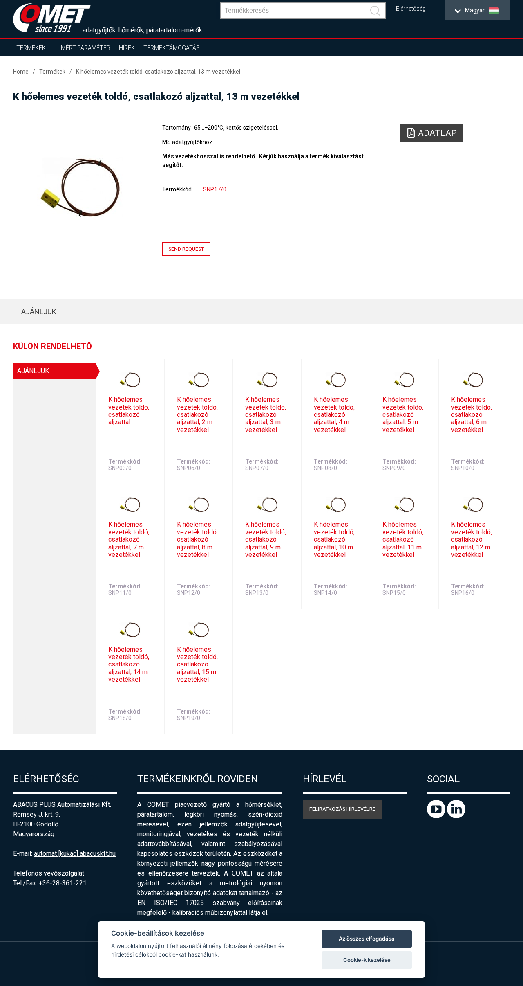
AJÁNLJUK (38, 311)
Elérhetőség (411, 8)
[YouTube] (437, 816)
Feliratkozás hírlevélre (342, 809)
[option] (80, 187)
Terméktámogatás (171, 48)
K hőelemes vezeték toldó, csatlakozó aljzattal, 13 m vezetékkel (158, 71)
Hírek (127, 48)
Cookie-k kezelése (367, 960)
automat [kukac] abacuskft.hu (75, 854)
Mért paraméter (85, 48)
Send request (186, 249)
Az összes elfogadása (367, 938)
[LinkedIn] (456, 816)
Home (21, 71)
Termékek (31, 48)
